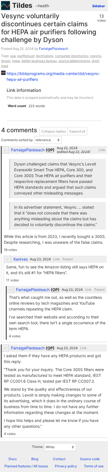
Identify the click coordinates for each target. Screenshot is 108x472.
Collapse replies (53, 131)
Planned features (17, 466)
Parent (68, 259)
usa (13, 56)
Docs (13, 459)
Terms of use (94, 466)
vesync (95, 56)
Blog (34, 459)
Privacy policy (66, 466)
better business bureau (39, 61)
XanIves (20, 259)
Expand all (77, 131)
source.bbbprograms (74, 61)
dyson (6, 61)
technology (44, 56)
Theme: (37, 447)
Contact (59, 459)
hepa (16, 61)
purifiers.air (25, 56)
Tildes (22, 5)
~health (42, 5)
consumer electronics (71, 56)
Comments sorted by (17, 140)
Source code (90, 459)
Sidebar (98, 6)
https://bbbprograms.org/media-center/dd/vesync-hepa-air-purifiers (53, 76)
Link (102, 150)
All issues (41, 466)
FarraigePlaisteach (53, 48)
